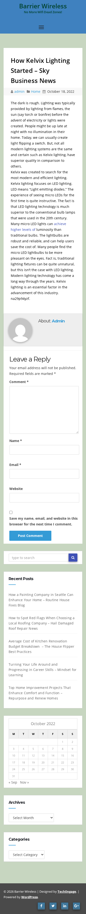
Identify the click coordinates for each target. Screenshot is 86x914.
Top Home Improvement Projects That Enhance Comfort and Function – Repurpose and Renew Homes (40, 692)
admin (20, 91)
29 (62, 769)
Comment (19, 381)
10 (13, 755)
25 (23, 769)
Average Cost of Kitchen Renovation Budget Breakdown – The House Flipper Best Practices (41, 646)
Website (16, 488)
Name (15, 440)
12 (33, 755)
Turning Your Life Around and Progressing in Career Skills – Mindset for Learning (42, 669)
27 (43, 769)
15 (62, 755)
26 (33, 769)
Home (35, 91)
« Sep (13, 782)
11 (23, 755)
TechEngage (67, 891)
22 (62, 762)
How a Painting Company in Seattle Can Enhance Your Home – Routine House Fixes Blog (41, 599)
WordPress (29, 897)
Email (15, 464)
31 (13, 776)
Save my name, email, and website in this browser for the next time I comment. (43, 521)
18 (23, 762)
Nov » (24, 782)
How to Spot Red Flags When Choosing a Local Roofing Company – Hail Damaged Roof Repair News (42, 623)
